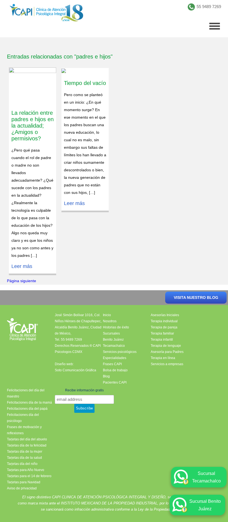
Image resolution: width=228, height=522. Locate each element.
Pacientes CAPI (115, 382)
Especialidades (114, 358)
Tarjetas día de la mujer (24, 451)
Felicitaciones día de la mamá (29, 402)
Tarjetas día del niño (22, 464)
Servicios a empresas (167, 364)
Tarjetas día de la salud (24, 458)
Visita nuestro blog (196, 297)
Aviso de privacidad (22, 488)
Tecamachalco (114, 346)
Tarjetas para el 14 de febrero (29, 476)
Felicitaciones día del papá (27, 409)
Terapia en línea (163, 358)
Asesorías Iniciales (165, 315)
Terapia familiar (162, 333)
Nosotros (110, 321)
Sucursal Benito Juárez (205, 505)
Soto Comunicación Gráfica (75, 370)
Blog (106, 376)
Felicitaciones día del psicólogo (23, 418)
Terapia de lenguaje (166, 346)
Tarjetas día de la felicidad (26, 445)
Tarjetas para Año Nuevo (25, 470)
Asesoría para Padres (167, 352)
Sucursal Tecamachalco (206, 477)
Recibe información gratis (84, 390)
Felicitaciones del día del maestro (25, 393)
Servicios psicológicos (120, 352)
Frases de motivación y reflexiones (24, 430)
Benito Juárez (113, 340)
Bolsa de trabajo (115, 370)
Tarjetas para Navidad (23, 482)
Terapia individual (164, 321)
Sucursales (111, 333)
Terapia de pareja (164, 327)
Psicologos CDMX (68, 352)
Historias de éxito (116, 327)
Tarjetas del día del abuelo (27, 439)
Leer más (21, 266)
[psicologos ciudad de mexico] (46, 14)
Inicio (107, 315)
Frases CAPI (112, 364)
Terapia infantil (162, 340)
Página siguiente (21, 281)
